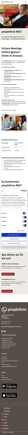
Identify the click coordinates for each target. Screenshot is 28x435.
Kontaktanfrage (7, 291)
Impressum (4, 357)
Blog (3, 375)
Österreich (6, 428)
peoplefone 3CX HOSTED (7, 342)
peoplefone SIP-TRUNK (7, 338)
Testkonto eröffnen (8, 274)
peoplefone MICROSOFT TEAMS (9, 344)
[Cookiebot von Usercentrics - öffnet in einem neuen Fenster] (21, 191)
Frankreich (6, 414)
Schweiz (5, 422)
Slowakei (5, 425)
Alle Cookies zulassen (14, 234)
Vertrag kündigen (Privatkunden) (9, 366)
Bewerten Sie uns (6, 323)
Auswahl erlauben (14, 239)
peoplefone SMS (5, 347)
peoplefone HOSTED (6, 340)
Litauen (5, 417)
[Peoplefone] (7, 2)
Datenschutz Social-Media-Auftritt (10, 360)
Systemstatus (5, 377)
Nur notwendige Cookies (14, 243)
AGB (2, 362)
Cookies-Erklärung (6, 364)
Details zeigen (21, 230)
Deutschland (6, 411)
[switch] (25, 217)
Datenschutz (4, 359)
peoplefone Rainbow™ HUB (8, 346)
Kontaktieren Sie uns (6, 321)
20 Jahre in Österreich (7, 379)
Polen (4, 419)
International (6, 408)
